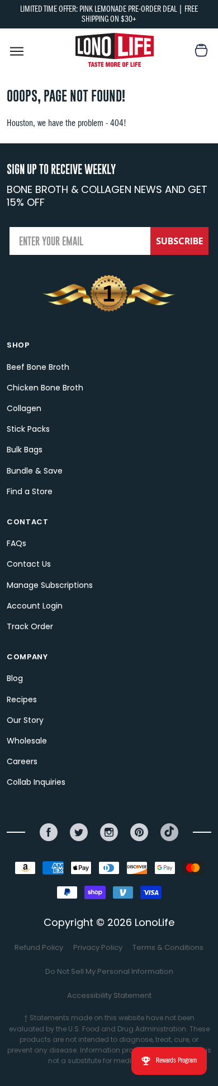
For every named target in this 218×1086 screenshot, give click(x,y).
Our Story (25, 720)
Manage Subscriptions (50, 585)
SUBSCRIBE (179, 241)
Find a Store (30, 491)
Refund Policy (39, 947)
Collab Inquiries (36, 782)
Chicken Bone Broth (45, 387)
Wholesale (27, 740)
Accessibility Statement (109, 995)
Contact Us (29, 563)
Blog (15, 678)
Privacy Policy (97, 947)
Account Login (35, 605)
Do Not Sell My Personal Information (109, 971)
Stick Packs (28, 429)
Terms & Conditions (167, 947)
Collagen (24, 408)
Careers (22, 761)
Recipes (22, 699)
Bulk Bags (24, 449)
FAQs (16, 543)
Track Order (30, 626)
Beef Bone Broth (38, 367)
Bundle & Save (35, 470)
